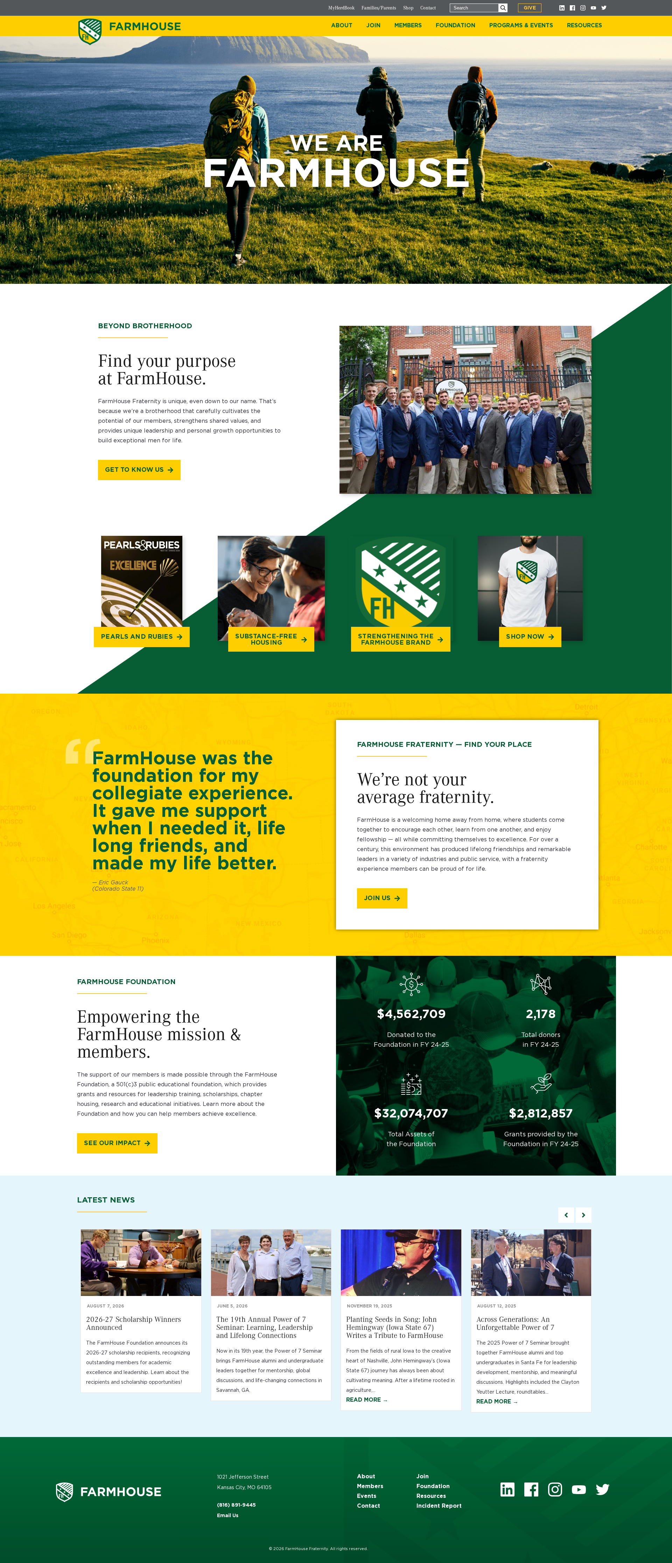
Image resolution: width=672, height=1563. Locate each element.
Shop (408, 8)
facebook (531, 1489)
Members (370, 1486)
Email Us (227, 1516)
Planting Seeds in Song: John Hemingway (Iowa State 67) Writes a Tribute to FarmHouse (394, 1327)
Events (366, 1496)
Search (503, 7)
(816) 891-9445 (236, 1505)
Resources (431, 1496)
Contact (428, 8)
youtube (578, 1489)
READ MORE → (367, 1400)
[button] (584, 1215)
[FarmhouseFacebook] (572, 8)
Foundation (433, 1486)
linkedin (507, 1489)
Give (530, 8)
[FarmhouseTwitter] (603, 8)
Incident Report (439, 1506)
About (366, 1476)
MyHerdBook (341, 8)
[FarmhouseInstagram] (583, 8)
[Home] (126, 1492)
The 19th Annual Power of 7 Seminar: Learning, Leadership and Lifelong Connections (264, 1327)
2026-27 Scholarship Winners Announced (133, 1323)
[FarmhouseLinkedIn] (561, 8)
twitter (602, 1489)
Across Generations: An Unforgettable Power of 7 (515, 1323)
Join (422, 1476)
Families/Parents (379, 8)
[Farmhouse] (129, 32)
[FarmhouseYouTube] (593, 8)
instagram (555, 1489)
